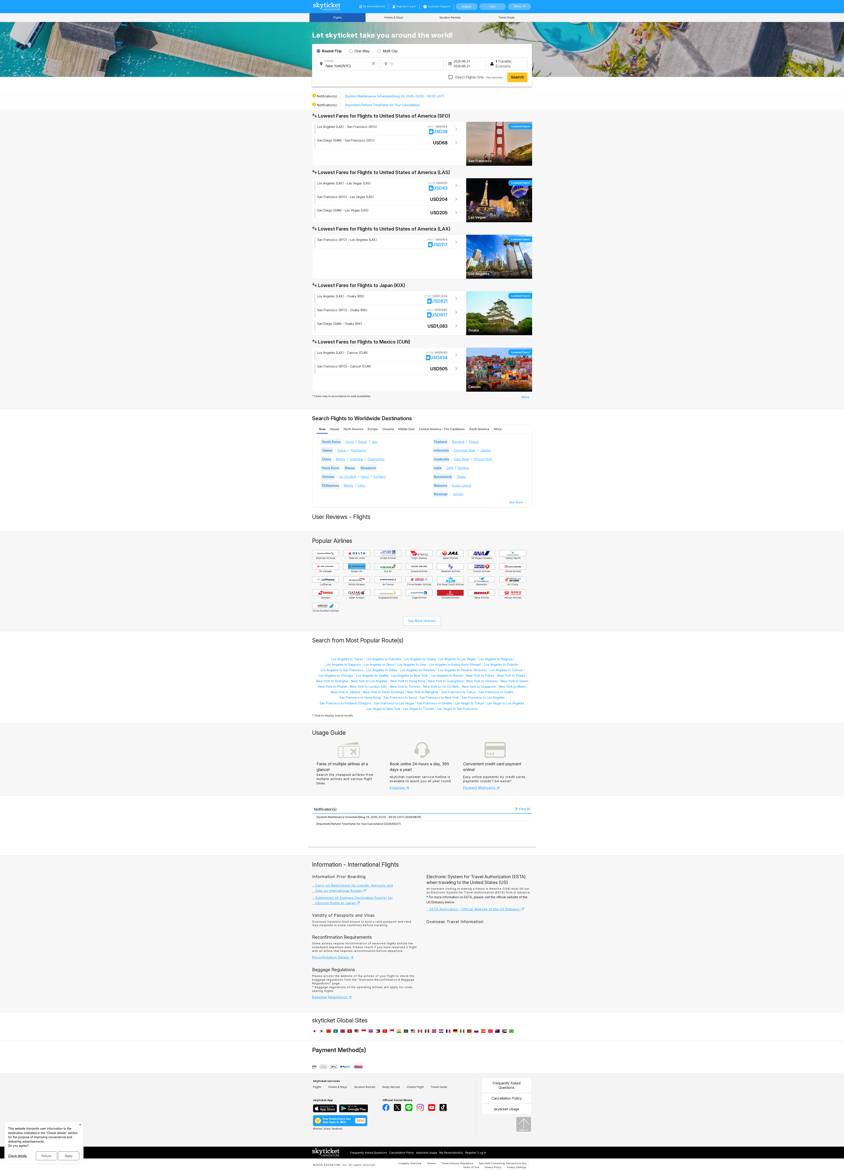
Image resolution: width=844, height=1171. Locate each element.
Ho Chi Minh (347, 476)
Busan (362, 442)
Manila (348, 485)
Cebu (361, 485)
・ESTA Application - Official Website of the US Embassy (473, 909)
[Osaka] (499, 313)
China (326, 459)
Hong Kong (330, 467)
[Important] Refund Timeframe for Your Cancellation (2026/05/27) (358, 824)
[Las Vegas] (499, 200)
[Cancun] (499, 369)
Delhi (449, 468)
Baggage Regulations (330, 997)
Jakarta (485, 450)
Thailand (440, 441)
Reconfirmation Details (331, 957)
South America (479, 429)
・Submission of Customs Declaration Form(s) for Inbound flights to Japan (352, 900)
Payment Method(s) (480, 787)
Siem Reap (461, 459)
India (437, 467)
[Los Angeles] (499, 256)
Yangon (457, 494)
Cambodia (441, 459)
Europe (373, 429)
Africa (498, 429)
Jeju (374, 442)
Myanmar (440, 494)
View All (524, 809)
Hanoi (365, 476)
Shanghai (356, 459)
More (525, 397)
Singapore (368, 467)
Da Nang (379, 476)
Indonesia (441, 450)
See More (516, 502)
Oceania (388, 429)
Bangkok (458, 442)
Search (517, 77)
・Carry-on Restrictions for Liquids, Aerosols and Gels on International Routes (352, 888)
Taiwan (327, 450)
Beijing (340, 459)
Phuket (474, 442)
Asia (322, 429)
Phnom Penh (483, 459)
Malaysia (440, 485)
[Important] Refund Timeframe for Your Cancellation (382, 105)
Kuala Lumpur (461, 485)
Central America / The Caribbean (442, 429)
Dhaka (461, 476)
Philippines (330, 485)
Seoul (350, 442)
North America (353, 429)
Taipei (341, 450)
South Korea (331, 441)
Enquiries (398, 787)
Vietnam (328, 476)
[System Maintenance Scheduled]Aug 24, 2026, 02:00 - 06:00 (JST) (395, 96)
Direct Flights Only (478, 77)
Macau (350, 467)
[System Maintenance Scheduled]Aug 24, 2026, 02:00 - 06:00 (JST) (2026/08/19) (368, 817)
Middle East (406, 429)
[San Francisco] (499, 143)
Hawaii (334, 429)
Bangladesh (443, 476)
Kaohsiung (358, 450)
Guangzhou (375, 459)
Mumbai (463, 468)
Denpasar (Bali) (465, 450)
